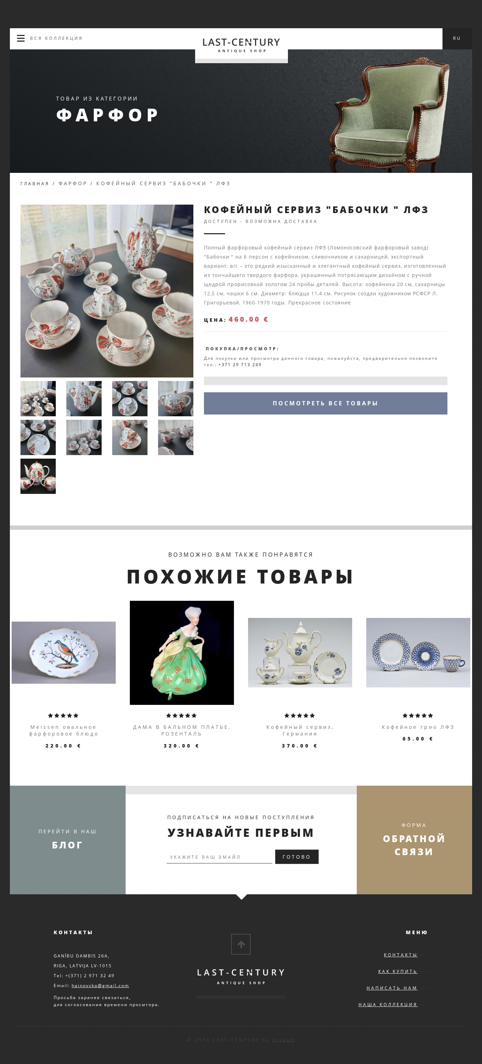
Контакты (401, 955)
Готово (297, 856)
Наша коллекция (388, 1005)
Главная (35, 184)
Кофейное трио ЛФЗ (418, 727)
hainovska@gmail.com (100, 986)
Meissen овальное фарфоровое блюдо (64, 730)
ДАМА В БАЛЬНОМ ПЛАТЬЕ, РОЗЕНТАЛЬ (182, 730)
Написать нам (392, 988)
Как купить (398, 971)
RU (457, 38)
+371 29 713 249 (240, 365)
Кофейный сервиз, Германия (300, 730)
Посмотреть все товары (326, 403)
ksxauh (283, 1040)
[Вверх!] (241, 944)
